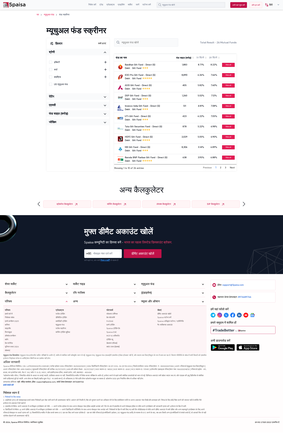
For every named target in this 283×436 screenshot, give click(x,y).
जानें (137, 4)
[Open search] (159, 5)
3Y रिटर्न (213, 57)
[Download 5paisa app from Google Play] (223, 348)
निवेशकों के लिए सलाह (12, 397)
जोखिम (52, 122)
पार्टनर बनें (146, 4)
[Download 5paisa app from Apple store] (248, 348)
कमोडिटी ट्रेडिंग (61, 321)
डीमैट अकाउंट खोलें (142, 253)
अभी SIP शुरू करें (238, 5)
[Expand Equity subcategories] (105, 62)
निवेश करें (92, 4)
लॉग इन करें (256, 5)
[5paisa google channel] (252, 315)
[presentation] (39, 204)
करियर (7, 324)
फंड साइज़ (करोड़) (58, 113)
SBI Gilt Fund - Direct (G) (137, 147)
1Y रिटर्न (200, 57)
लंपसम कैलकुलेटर (164, 204)
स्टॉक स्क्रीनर (61, 328)
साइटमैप (8, 328)
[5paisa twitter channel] (226, 315)
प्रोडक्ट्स (110, 4)
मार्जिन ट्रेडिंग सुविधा (63, 332)
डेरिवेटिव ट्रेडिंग (61, 317)
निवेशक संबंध (9, 317)
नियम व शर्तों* (105, 260)
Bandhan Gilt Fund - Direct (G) (140, 64)
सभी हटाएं (102, 43)
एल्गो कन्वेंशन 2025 (12, 321)
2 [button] (220, 167)
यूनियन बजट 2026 (12, 346)
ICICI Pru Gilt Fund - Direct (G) (140, 74)
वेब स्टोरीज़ (9, 343)
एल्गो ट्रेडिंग (110, 324)
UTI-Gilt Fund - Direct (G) (138, 116)
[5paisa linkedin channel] (239, 315)
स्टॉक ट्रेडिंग (60, 313)
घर (38, 14)
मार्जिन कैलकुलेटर (114, 204)
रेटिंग (51, 96)
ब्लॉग (6, 339)
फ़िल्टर (58, 43)
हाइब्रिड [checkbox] (57, 76)
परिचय (7, 310)
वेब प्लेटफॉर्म (110, 317)
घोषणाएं (7, 350)
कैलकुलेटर (10, 292)
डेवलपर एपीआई (111, 343)
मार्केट (130, 4)
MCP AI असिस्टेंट (113, 335)
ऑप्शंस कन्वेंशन (10, 335)
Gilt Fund (136, 68)
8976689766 (244, 296)
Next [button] (232, 167)
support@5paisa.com (233, 284)
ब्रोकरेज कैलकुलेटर (65, 204)
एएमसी (52, 105)
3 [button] (225, 167)
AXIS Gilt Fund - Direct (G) (138, 85)
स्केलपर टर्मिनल (112, 313)
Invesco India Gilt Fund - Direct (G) (142, 105)
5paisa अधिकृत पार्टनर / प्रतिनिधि (170, 321)
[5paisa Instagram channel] (219, 315)
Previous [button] (207, 167)
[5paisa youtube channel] (245, 315)
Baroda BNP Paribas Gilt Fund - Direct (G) (146, 157)
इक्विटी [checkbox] (57, 62)
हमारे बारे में (8, 313)
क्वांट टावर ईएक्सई (113, 346)
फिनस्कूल (8, 332)
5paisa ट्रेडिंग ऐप (113, 328)
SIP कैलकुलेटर (213, 204)
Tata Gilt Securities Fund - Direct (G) (143, 126)
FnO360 (109, 321)
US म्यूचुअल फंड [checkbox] (61, 84)
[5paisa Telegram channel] (213, 315)
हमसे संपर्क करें (8, 385)
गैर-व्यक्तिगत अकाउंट (165, 324)
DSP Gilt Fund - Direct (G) (138, 95)
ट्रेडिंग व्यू (109, 339)
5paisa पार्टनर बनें (164, 317)
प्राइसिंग (121, 4)
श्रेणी (52, 52)
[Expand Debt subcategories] (105, 69)
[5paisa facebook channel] (232, 315)
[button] (271, 5)
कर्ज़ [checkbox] (55, 69)
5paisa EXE (111, 332)
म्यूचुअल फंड (49, 14)
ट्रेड (101, 4)
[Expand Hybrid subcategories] (105, 77)
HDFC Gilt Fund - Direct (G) (139, 136)
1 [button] (215, 167)
